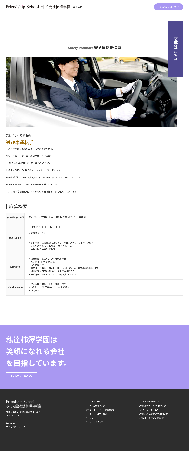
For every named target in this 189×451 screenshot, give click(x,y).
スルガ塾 (89, 418)
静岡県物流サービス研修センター (153, 406)
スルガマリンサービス (148, 410)
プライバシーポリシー (17, 427)
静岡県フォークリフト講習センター (101, 410)
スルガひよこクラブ (94, 422)
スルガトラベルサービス (96, 414)
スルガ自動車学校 (93, 402)
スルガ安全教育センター (96, 406)
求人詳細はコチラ (167, 7)
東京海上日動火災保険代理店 (151, 418)
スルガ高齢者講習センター (150, 402)
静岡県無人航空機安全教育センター (154, 414)
